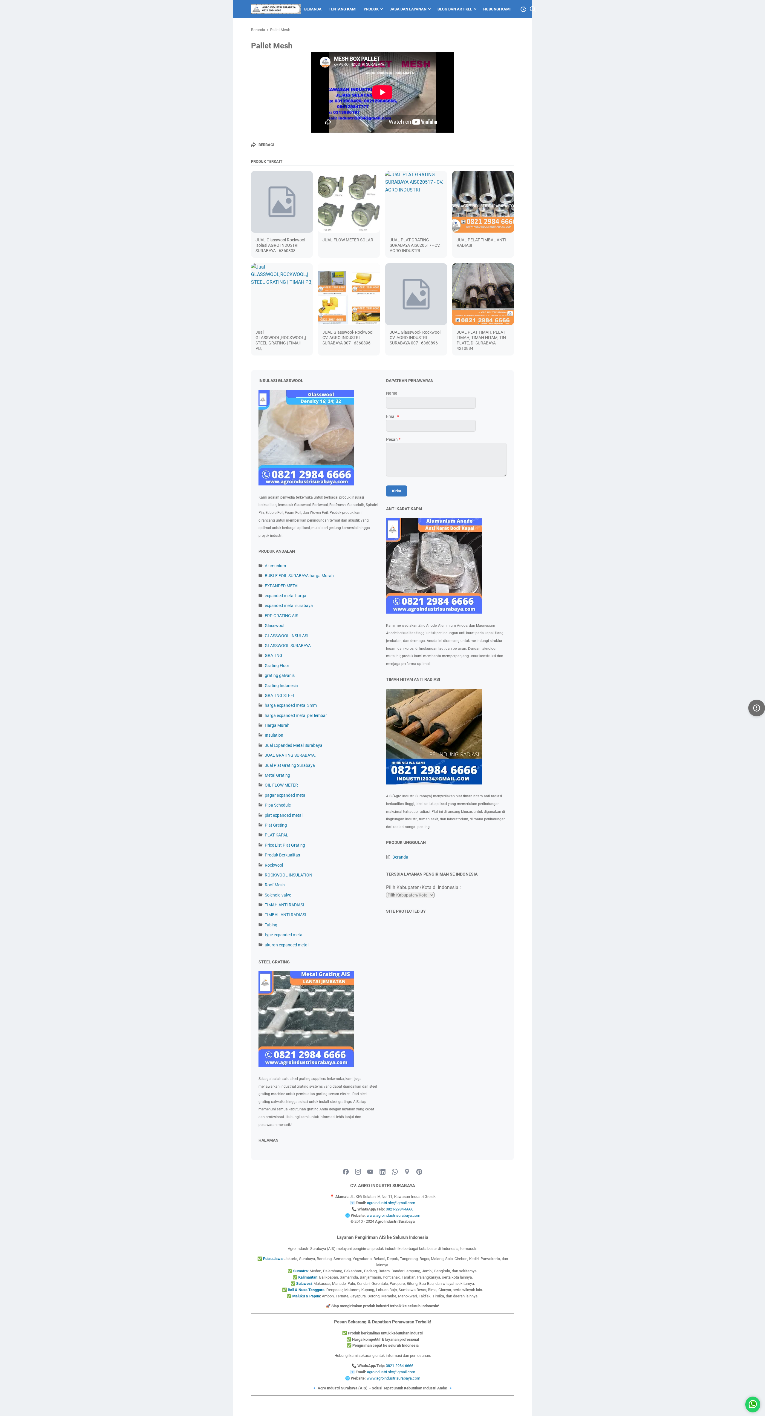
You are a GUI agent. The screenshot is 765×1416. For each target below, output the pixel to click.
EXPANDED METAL (282, 585)
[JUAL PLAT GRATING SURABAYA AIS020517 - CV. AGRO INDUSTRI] (416, 202)
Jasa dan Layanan (408, 9)
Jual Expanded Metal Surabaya (293, 745)
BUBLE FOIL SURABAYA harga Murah (299, 575)
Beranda (313, 9)
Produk (371, 9)
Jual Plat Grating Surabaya (290, 765)
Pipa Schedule (278, 805)
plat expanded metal (283, 815)
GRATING (273, 655)
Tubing (271, 924)
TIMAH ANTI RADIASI (284, 904)
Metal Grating (277, 775)
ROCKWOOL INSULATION (288, 875)
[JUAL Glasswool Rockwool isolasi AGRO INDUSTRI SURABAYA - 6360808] (282, 202)
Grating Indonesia (281, 685)
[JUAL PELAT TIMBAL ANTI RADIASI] (483, 202)
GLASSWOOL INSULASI (286, 635)
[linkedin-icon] (382, 1172)
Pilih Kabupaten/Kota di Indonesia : (423, 887)
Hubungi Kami (497, 9)
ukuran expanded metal (286, 945)
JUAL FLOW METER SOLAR (347, 239)
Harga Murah (277, 725)
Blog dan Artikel (454, 9)
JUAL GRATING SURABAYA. (290, 755)
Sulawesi (304, 1283)
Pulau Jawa (273, 1258)
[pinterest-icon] (419, 1172)
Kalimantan (307, 1277)
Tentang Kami (343, 9)
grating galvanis (280, 675)
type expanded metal (284, 934)
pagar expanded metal (285, 795)
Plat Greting (276, 825)
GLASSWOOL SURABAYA (288, 645)
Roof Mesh (275, 884)
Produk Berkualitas (282, 855)
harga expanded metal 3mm (291, 705)
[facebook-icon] (345, 1172)
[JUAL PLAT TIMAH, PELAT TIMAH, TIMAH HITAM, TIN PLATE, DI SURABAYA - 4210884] (483, 294)
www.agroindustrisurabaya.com (393, 1215)
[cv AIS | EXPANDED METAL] (276, 9)
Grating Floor (277, 665)
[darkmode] (523, 8)
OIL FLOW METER (281, 785)
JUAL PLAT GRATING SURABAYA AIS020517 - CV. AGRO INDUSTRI (415, 245)
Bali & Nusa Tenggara (306, 1290)
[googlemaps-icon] (407, 1172)
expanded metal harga (285, 595)
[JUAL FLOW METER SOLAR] (349, 202)
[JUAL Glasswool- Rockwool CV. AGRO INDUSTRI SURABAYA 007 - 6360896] (349, 294)
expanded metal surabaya (289, 605)
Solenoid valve (278, 895)
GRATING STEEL (280, 695)
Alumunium (275, 565)
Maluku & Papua (306, 1296)
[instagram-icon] (358, 1172)
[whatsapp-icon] (394, 1172)
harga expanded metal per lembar (296, 715)
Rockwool (274, 865)
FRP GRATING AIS (281, 615)
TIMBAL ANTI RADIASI (285, 914)
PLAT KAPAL (276, 835)
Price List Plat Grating (285, 845)
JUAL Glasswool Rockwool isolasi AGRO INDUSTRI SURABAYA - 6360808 (280, 245)
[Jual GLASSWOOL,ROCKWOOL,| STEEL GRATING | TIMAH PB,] (282, 294)
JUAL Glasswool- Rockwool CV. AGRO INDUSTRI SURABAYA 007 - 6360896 (347, 337)
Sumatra (300, 1271)
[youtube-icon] (370, 1172)
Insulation (274, 735)
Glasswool (274, 625)
